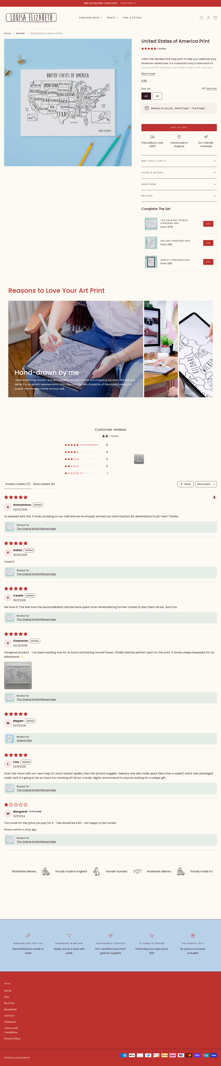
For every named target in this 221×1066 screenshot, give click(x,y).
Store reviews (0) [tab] (44, 484)
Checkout (10, 1022)
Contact (9, 1015)
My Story (9, 1003)
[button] (201, 18)
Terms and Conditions (11, 1030)
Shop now (127, 3)
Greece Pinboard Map (175, 259)
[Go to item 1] (139, 459)
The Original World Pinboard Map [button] (36, 528)
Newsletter (10, 1009)
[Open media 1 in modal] (125, 44)
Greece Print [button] (24, 740)
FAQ (6, 997)
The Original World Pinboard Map (174, 222)
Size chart (211, 88)
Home (7, 33)
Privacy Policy (12, 1038)
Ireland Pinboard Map (175, 240)
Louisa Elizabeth (21, 1057)
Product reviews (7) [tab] (18, 484)
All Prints (20, 33)
